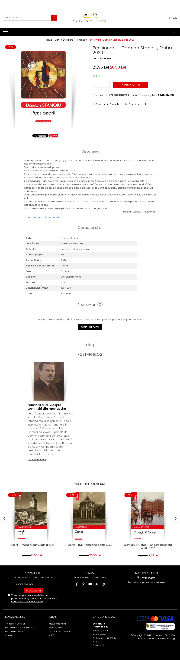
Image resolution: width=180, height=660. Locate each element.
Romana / (82, 39)
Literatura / (69, 39)
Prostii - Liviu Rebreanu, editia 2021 (32, 545)
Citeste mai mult (37, 459)
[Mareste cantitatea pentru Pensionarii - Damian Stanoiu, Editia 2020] (107, 85)
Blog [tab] (90, 344)
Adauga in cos (131, 85)
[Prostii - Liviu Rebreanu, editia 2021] (31, 516)
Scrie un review (90, 327)
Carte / (58, 39)
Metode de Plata (57, 623)
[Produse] (6, 32)
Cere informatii (137, 104)
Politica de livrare (14, 631)
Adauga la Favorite (107, 104)
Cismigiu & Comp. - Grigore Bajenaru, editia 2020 (148, 546)
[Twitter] (97, 584)
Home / (50, 39)
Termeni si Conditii (15, 623)
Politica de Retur (57, 627)
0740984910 (148, 578)
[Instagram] (103, 584)
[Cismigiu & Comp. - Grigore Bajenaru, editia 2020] (148, 516)
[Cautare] (54, 18)
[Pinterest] (83, 584)
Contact (9, 635)
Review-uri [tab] (90, 304)
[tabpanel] (45, 86)
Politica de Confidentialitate (27, 601)
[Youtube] (90, 584)
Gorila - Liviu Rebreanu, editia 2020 (90, 545)
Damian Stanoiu (102, 58)
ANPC (52, 635)
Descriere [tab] (90, 151)
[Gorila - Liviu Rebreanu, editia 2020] (90, 516)
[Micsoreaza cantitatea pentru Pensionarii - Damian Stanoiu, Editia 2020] (95, 85)
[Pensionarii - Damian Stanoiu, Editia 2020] (45, 86)
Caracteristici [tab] (90, 227)
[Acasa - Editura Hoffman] (90, 17)
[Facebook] (77, 584)
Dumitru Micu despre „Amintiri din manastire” (48, 407)
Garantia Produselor (59, 631)
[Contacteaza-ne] (173, 31)
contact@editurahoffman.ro (148, 582)
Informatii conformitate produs (41, 217)
